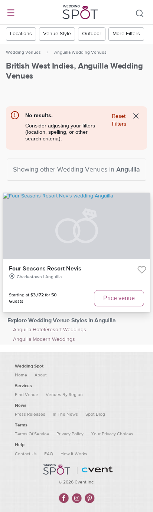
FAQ (48, 454)
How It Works (74, 454)
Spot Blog (95, 414)
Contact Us (26, 454)
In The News (65, 414)
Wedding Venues (23, 52)
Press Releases (30, 414)
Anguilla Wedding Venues (80, 52)
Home (21, 375)
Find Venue (26, 395)
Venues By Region (64, 395)
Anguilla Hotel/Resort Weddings (49, 329)
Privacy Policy (70, 434)
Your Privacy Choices (112, 434)
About (41, 375)
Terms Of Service (32, 434)
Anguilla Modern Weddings (44, 339)
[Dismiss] (136, 116)
